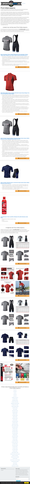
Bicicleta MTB (23, 3)
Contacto (2, 470)
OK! (26, 482)
